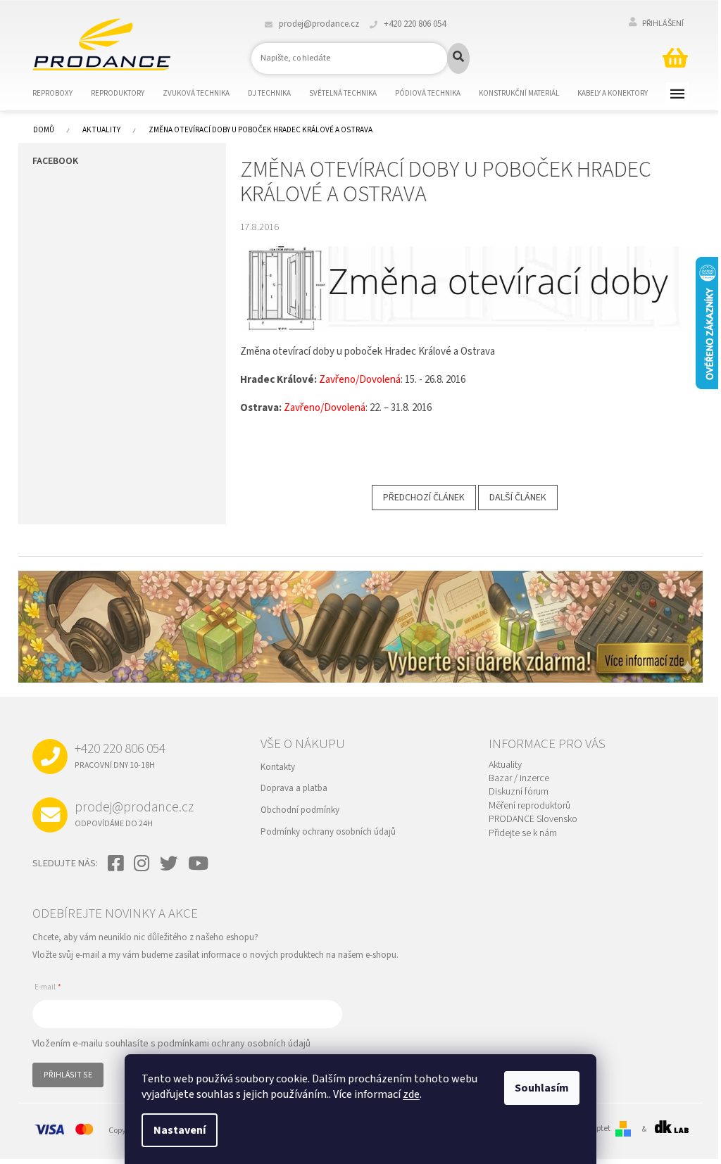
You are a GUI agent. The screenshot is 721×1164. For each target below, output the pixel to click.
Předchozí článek (424, 498)
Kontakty (278, 767)
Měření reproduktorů (529, 806)
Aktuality (505, 765)
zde (411, 1094)
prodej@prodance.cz (134, 813)
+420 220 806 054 (120, 755)
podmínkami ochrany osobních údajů (234, 1044)
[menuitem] (61, 93)
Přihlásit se (68, 1075)
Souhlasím (542, 1088)
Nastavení (179, 1130)
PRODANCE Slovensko (533, 819)
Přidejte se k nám (523, 833)
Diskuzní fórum (518, 792)
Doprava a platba (294, 788)
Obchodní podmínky (300, 810)
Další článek (517, 498)
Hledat (458, 58)
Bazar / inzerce (519, 778)
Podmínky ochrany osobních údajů (328, 831)
